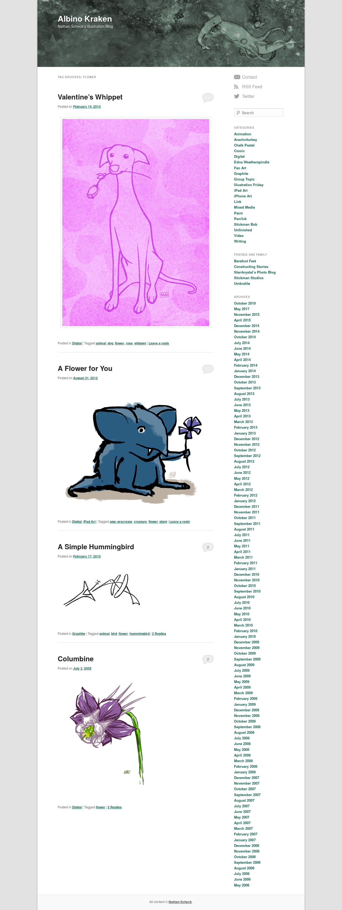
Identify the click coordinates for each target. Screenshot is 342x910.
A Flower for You (85, 368)
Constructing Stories (251, 266)
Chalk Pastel (244, 145)
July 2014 (242, 342)
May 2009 (241, 681)
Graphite (78, 633)
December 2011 (246, 506)
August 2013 (244, 393)
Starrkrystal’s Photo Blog (255, 272)
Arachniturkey (245, 139)
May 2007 (241, 817)
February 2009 (245, 698)
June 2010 (242, 607)
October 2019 (245, 303)
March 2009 (243, 692)
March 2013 (243, 421)
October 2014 (245, 336)
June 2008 (242, 743)
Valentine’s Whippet (90, 97)
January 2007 (245, 839)
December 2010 (246, 574)
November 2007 (246, 783)
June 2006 (242, 879)
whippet (140, 343)
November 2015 (246, 314)
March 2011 (243, 557)
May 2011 (241, 545)
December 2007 (246, 777)
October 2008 (245, 721)
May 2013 (241, 410)
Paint (238, 213)
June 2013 (242, 404)
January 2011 (245, 568)
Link (237, 201)
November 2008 (246, 715)
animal (101, 343)
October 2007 (245, 788)
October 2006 (245, 856)
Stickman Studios (248, 277)
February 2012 (245, 495)
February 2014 (245, 365)
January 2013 (245, 433)
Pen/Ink (240, 218)
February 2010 (245, 630)
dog (110, 343)
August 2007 (244, 800)
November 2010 (246, 579)
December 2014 (246, 325)
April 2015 (242, 319)
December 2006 (246, 845)
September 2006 (247, 862)
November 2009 (246, 647)
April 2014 (242, 359)
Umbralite (242, 283)
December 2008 (246, 709)
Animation (242, 133)
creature (140, 521)
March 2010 (243, 625)
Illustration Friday (248, 184)
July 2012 (242, 466)
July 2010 (242, 602)
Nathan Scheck (180, 901)
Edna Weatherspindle (251, 161)
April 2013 (242, 415)
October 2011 (245, 517)
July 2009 (242, 670)
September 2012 (247, 455)
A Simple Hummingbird (96, 546)
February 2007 (245, 833)
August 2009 (244, 664)
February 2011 (245, 562)
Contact (249, 77)
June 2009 (242, 675)
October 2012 (245, 449)
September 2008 (247, 726)
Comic (239, 150)
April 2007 (242, 822)
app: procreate (121, 521)
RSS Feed (252, 86)
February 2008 (245, 766)
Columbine (76, 658)
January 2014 (245, 370)
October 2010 (245, 585)
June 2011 (242, 540)
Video (239, 235)
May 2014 (241, 353)
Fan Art (240, 167)
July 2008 (242, 737)
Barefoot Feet (245, 260)
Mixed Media (244, 207)
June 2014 (242, 348)
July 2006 (242, 873)
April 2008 (242, 755)
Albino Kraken (85, 18)
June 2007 (242, 811)
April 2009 (242, 687)
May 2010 (241, 613)
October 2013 (245, 382)
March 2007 (243, 828)
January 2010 (245, 636)
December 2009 (246, 641)
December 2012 (246, 438)
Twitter (248, 96)
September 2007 (247, 794)
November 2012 (246, 444)
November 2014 (246, 331)
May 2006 (241, 885)
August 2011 (244, 529)
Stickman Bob (245, 224)
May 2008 (241, 749)
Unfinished (243, 229)
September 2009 (247, 659)
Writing (240, 241)
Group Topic (244, 179)
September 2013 (247, 387)
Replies (159, 633)
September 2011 (247, 523)
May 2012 (241, 478)
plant (163, 521)
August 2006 (244, 867)
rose (129, 343)
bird (114, 633)
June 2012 (242, 472)
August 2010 (244, 596)
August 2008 (244, 732)
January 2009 (245, 704)
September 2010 (247, 591)
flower (119, 343)
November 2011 (246, 511)
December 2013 (246, 376)
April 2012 (242, 483)
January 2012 (245, 500)
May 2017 (241, 308)
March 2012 (243, 489)
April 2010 (242, 619)
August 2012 (244, 461)
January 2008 (245, 771)
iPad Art (89, 521)
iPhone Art (243, 195)
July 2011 (242, 534)
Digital (77, 343)
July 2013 (242, 399)
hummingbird (140, 633)
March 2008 (243, 760)
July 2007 (242, 805)
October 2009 (245, 653)
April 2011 (242, 551)
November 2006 (246, 851)
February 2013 (245, 427)
